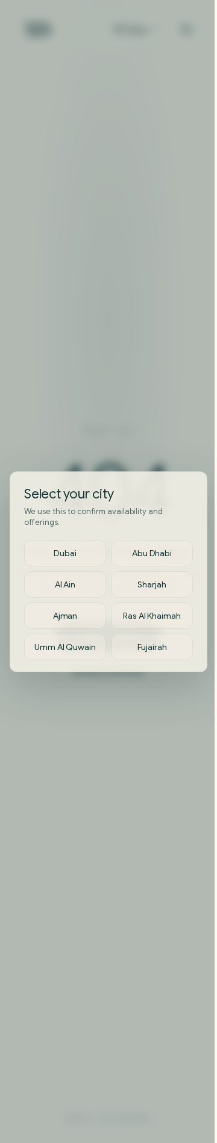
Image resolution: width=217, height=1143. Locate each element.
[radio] (65, 553)
